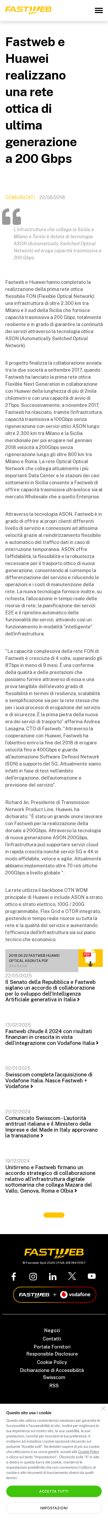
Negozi (52, 1330)
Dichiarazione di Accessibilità (52, 1370)
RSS (54, 1385)
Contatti (52, 1338)
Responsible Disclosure (52, 1354)
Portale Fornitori (52, 1347)
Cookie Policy (52, 1362)
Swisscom (54, 1377)
